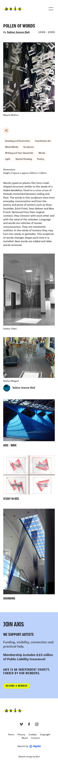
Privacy (21, 735)
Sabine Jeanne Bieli (18, 32)
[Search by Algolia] (29, 746)
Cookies (33, 735)
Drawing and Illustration (17, 141)
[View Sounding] (29, 555)
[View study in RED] (29, 478)
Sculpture (28, 147)
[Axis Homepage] (13, 8)
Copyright (45, 735)
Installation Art (43, 141)
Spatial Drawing (23, 159)
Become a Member (16, 686)
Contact (35, 738)
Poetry (40, 159)
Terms (11, 735)
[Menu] (50, 8)
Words (42, 153)
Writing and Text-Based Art (19, 153)
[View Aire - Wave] (29, 424)
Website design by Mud (29, 757)
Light (7, 159)
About (25, 738)
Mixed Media (11, 147)
